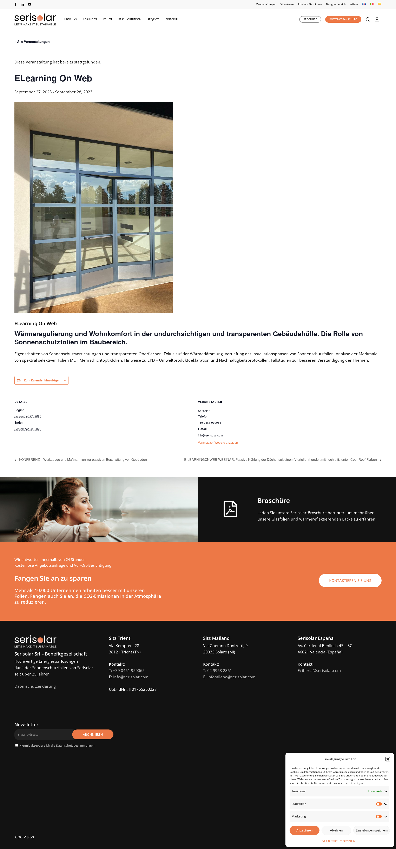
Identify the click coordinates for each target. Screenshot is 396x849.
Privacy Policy (347, 840)
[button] (388, 759)
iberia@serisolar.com (321, 670)
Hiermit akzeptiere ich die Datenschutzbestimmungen (56, 745)
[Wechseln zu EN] (364, 4)
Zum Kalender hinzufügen (42, 380)
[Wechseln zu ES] (379, 4)
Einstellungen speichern (372, 830)
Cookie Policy (329, 840)
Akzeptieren (304, 830)
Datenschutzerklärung (35, 686)
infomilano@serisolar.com (231, 677)
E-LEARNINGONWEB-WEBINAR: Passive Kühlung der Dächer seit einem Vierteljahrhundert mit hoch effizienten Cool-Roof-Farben (281, 459)
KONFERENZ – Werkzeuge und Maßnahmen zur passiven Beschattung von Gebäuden (82, 459)
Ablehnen (336, 830)
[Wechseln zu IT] (372, 4)
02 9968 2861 (219, 670)
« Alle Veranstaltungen (32, 41)
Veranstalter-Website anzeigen (218, 442)
